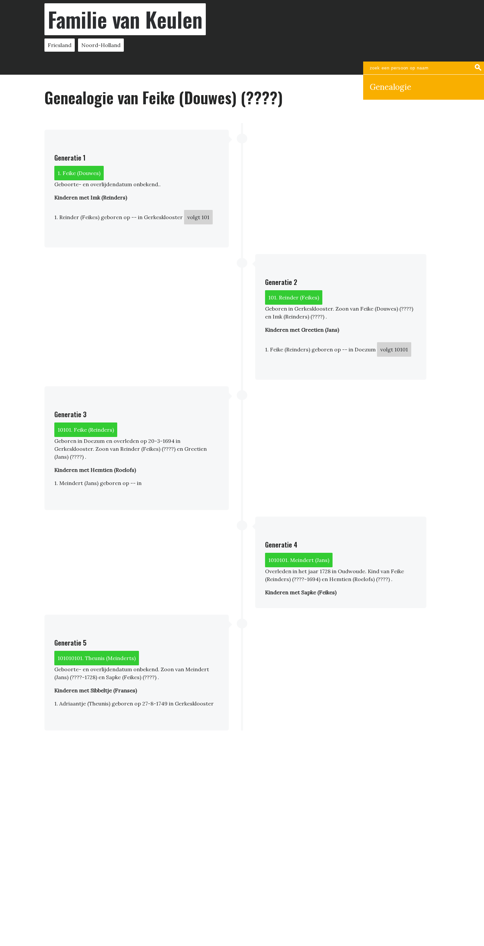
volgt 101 (198, 217)
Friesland (59, 45)
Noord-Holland (101, 45)
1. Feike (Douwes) (79, 173)
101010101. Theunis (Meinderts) (97, 658)
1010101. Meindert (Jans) (298, 560)
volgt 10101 (394, 349)
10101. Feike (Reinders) (86, 429)
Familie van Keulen (125, 19)
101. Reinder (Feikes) (293, 297)
